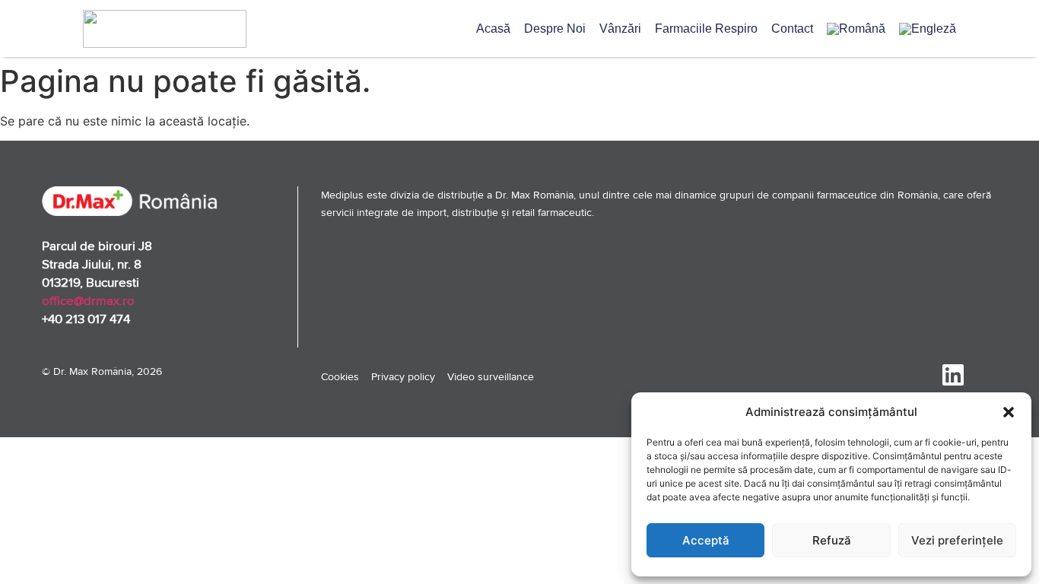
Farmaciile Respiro (706, 28)
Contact (792, 28)
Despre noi (555, 28)
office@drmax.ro (88, 301)
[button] (1008, 412)
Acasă (493, 28)
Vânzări (620, 28)
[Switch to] (856, 29)
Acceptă (705, 540)
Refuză (831, 540)
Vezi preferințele (957, 540)
